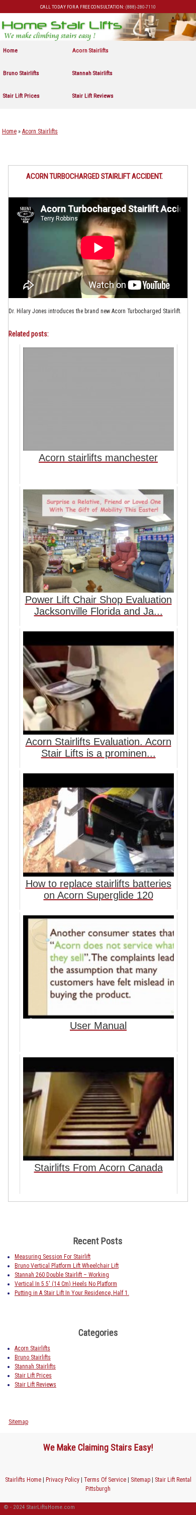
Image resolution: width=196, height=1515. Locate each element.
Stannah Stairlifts (92, 73)
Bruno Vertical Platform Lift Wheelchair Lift (67, 1265)
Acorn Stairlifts (90, 50)
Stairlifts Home (23, 1479)
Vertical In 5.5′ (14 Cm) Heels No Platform (66, 1283)
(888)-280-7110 (140, 7)
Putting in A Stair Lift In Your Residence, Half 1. (72, 1292)
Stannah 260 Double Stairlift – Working (62, 1274)
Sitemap (18, 1421)
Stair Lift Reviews (93, 95)
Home (10, 50)
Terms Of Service (105, 1479)
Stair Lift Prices (21, 95)
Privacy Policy (62, 1479)
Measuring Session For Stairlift (52, 1256)
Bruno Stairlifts (21, 73)
